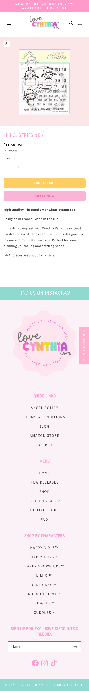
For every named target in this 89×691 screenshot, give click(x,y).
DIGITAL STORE (44, 510)
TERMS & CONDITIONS (44, 417)
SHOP (44, 491)
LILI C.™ (44, 575)
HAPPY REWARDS (84, 345)
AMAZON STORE (44, 435)
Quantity (10, 158)
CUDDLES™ (44, 612)
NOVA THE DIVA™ (44, 594)
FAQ (44, 519)
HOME (44, 473)
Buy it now (44, 195)
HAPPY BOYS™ (44, 557)
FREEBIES (44, 444)
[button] (9, 23)
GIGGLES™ (44, 603)
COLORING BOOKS (44, 501)
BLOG (44, 426)
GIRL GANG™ (44, 584)
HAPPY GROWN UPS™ (44, 566)
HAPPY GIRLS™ (44, 547)
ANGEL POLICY (44, 407)
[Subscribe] (76, 646)
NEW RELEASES (44, 482)
